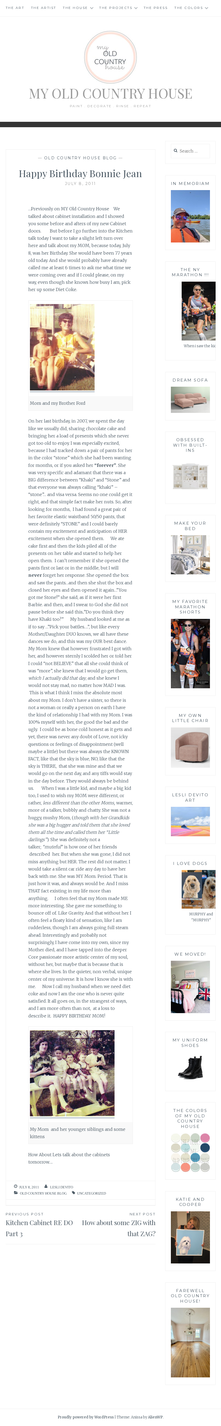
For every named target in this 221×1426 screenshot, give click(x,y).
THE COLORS (188, 8)
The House (75, 8)
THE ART (15, 8)
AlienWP (155, 1417)
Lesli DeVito (61, 1187)
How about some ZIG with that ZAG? (119, 1225)
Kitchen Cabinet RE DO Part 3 (39, 1225)
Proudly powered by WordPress (86, 1417)
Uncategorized (91, 1193)
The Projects (115, 8)
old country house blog (80, 158)
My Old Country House (110, 93)
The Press (156, 8)
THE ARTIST (43, 8)
